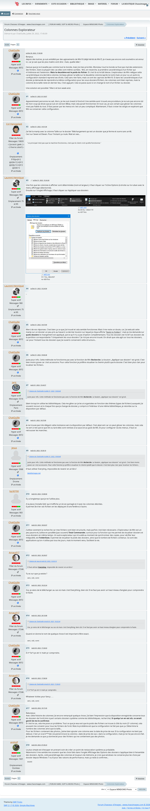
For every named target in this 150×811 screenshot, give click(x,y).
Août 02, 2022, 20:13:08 (39, 615)
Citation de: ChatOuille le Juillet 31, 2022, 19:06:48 (45, 391)
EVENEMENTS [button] (41, 4)
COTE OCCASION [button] (59, 4)
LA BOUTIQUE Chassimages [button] (135, 4)
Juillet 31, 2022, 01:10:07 (38, 96)
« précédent (129, 38)
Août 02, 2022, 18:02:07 (39, 525)
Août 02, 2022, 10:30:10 (38, 451)
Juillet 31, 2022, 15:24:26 (41, 180)
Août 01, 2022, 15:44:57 (38, 385)
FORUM (114, 4)
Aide (123, 808)
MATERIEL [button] (103, 4)
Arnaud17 (14, 552)
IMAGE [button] (91, 4)
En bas (7, 44)
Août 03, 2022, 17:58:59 (39, 678)
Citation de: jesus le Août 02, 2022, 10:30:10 (43, 561)
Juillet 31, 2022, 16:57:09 (38, 325)
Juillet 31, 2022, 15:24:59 (38, 289)
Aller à (103, 789)
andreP (14, 742)
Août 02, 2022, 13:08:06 (39, 494)
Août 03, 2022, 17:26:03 (39, 648)
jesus (14, 447)
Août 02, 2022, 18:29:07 (39, 555)
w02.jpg (46, 274)
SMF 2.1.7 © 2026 (11, 805)
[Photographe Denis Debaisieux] (18, 475)
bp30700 (14, 491)
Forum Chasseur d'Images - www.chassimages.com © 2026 (124, 804)
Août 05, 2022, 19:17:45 (39, 708)
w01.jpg (83, 207)
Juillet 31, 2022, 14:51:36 (38, 127)
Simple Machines (27, 805)
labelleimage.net (34, 473)
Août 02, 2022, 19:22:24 (39, 585)
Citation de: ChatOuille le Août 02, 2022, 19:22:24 (44, 622)
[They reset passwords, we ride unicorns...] (18, 153)
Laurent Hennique (14, 177)
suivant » (141, 38)
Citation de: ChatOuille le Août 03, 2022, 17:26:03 (44, 684)
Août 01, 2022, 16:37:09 (38, 420)
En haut (7, 778)
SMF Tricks (17, 802)
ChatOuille (14, 50)
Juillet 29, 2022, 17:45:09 (34, 53)
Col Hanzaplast (14, 124)
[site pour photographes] (18, 71)
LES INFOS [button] (27, 4)
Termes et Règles (134, 808)
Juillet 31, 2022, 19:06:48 (38, 355)
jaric (14, 382)
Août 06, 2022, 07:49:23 (39, 745)
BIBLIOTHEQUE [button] (77, 4)
